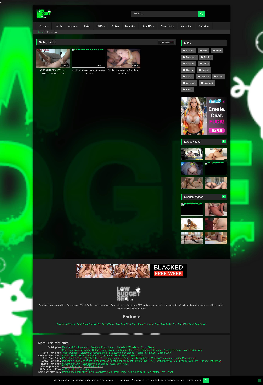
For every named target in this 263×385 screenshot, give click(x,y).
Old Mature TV (84, 361)
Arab (205, 51)
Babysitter (130, 26)
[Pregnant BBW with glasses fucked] (216, 224)
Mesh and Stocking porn (75, 347)
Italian (87, 26)
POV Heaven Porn (72, 358)
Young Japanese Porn (117, 358)
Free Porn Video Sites (148, 324)
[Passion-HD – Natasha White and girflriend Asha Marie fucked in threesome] (192, 224)
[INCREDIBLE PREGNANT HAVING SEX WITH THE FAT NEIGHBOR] (216, 238)
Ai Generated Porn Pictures (77, 369)
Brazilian (190, 63)
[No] (259, 380)
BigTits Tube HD (93, 358)
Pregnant (208, 83)
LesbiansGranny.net (122, 361)
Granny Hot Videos (210, 361)
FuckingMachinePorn (127, 350)
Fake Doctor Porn (192, 350)
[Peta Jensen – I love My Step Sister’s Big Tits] (216, 209)
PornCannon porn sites (74, 372)
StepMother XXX (71, 363)
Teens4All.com (70, 352)
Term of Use (186, 26)
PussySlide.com (172, 350)
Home (45, 26)
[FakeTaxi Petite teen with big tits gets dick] (192, 154)
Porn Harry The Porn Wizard (129, 372)
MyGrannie (68, 361)
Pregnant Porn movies (103, 347)
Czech (189, 76)
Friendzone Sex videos (121, 352)
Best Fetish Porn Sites (171, 324)
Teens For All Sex (145, 352)
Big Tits (58, 26)
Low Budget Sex (140, 358)
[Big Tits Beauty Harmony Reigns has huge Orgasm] (192, 238)
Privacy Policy (167, 26)
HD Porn (101, 26)
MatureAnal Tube (144, 361)
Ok (206, 380)
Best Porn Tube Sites (126, 324)
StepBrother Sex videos (95, 363)
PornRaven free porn (100, 372)
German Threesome (162, 358)
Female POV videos (128, 347)
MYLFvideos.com (93, 366)
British (206, 63)
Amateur (190, 51)
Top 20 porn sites (87, 355)
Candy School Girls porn (93, 352)
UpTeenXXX (164, 352)
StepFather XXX (119, 363)
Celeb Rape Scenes (86, 324)
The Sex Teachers (72, 366)
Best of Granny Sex (166, 361)
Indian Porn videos (185, 358)
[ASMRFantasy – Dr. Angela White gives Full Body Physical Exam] (192, 209)
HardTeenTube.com (132, 355)
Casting (115, 26)
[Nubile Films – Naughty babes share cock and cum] (216, 168)
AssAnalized (69, 355)
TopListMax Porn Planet (160, 372)
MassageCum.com (80, 350)
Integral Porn (147, 26)
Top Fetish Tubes (106, 324)
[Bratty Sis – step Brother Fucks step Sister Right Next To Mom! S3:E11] (216, 154)
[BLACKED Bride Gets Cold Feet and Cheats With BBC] (192, 183)
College (205, 70)
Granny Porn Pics (188, 361)
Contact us (203, 26)
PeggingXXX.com (151, 350)
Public (189, 89)
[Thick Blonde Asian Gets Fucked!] (216, 183)
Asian (218, 51)
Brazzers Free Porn (109, 355)
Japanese (73, 26)
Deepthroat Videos (66, 324)
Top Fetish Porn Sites (194, 324)
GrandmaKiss (101, 361)
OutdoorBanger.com (103, 350)
